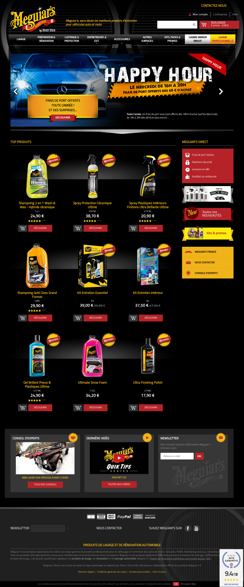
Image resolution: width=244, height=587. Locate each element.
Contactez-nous (213, 5)
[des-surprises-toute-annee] (118, 83)
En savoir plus (188, 584)
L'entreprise (220, 14)
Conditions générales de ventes (112, 572)
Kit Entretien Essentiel (92, 293)
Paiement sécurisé (202, 162)
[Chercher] (194, 24)
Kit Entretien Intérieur (148, 293)
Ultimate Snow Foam (92, 382)
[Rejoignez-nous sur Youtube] (196, 528)
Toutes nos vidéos (119, 484)
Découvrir (62, 117)
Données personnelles (139, 572)
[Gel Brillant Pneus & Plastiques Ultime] (37, 356)
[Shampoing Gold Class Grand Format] (37, 266)
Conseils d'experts (206, 273)
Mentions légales (86, 572)
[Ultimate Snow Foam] (92, 356)
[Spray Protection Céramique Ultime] (92, 176)
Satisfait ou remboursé (204, 176)
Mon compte (200, 14)
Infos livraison (159, 572)
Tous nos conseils (45, 484)
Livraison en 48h (200, 169)
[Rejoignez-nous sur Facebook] (188, 528)
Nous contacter (205, 262)
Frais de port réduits (203, 155)
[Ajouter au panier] (22, 228)
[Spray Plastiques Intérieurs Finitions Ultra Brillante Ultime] (148, 176)
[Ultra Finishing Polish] (148, 356)
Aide (235, 14)
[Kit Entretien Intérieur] (148, 266)
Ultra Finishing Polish (147, 382)
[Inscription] (67, 528)
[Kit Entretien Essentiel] (92, 266)
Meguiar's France (205, 252)
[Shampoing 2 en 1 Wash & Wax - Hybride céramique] (37, 176)
